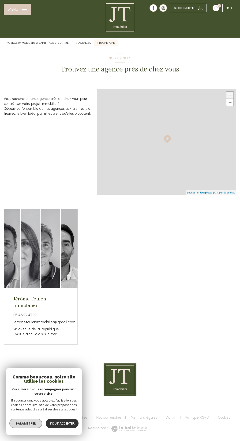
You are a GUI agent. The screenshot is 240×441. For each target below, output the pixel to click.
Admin (171, 417)
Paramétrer (26, 423)
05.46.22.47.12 (24, 315)
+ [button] (230, 95)
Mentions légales (144, 417)
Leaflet (191, 192)
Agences (84, 42)
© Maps (204, 192)
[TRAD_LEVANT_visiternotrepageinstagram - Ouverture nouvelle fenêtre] (163, 8)
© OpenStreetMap (224, 192)
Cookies (224, 418)
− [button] (230, 102)
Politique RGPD (197, 417)
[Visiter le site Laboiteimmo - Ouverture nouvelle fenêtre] (130, 429)
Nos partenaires (108, 417)
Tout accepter (62, 423)
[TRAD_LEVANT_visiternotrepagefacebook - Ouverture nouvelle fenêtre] (153, 8)
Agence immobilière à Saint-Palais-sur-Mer (38, 42)
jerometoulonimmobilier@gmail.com (44, 322)
